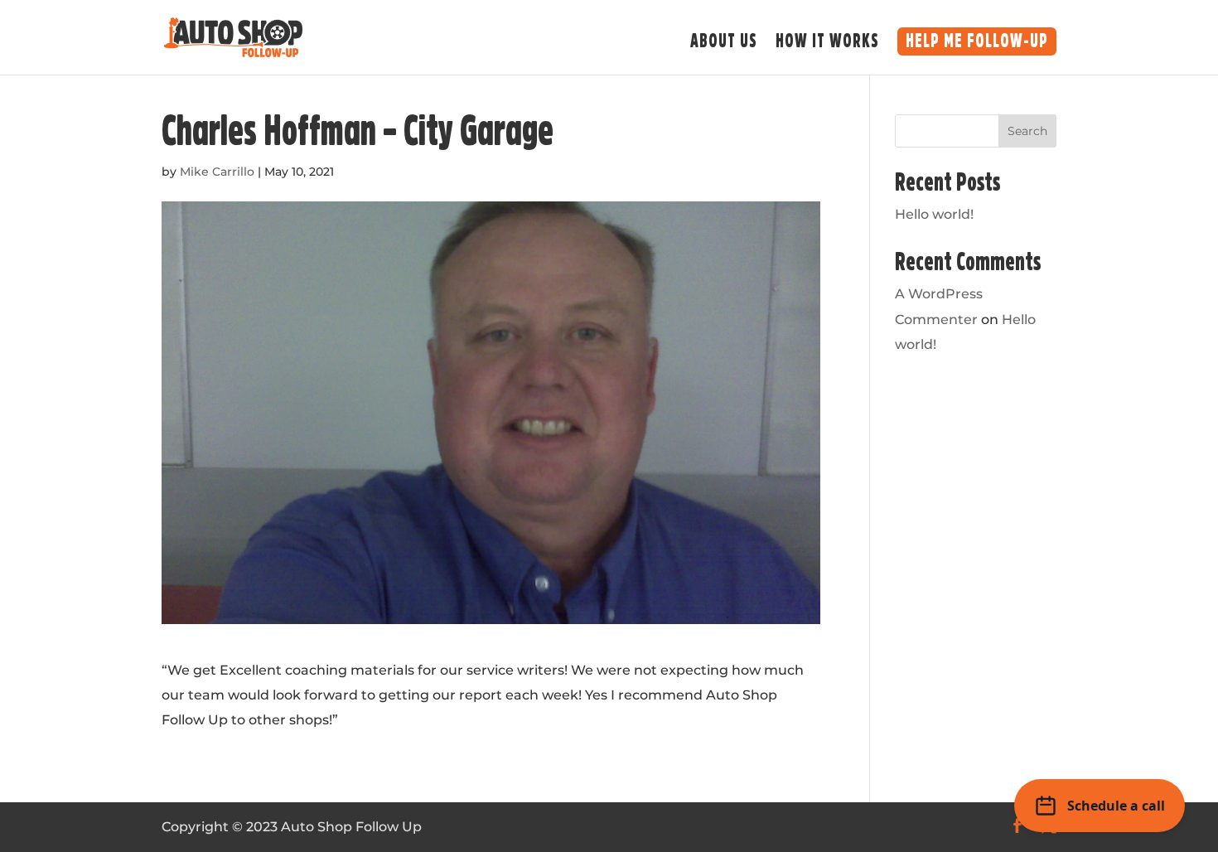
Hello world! (934, 214)
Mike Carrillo (217, 171)
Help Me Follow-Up (977, 41)
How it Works (827, 43)
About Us (723, 43)
